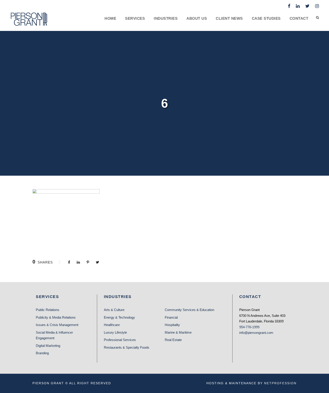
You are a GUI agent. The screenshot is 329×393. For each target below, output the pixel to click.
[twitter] (307, 6)
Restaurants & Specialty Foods (126, 347)
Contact (299, 18)
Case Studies (266, 18)
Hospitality (172, 325)
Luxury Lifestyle (115, 332)
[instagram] (317, 6)
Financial (171, 317)
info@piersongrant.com (256, 333)
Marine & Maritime (178, 332)
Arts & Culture (114, 310)
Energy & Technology (119, 317)
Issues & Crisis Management (57, 325)
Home (110, 18)
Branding (42, 353)
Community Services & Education (189, 310)
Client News (229, 18)
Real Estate (173, 340)
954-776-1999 (249, 327)
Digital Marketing (48, 346)
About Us (196, 18)
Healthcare (112, 325)
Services (135, 18)
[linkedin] (298, 6)
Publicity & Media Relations (56, 317)
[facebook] (289, 6)
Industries (165, 18)
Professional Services (120, 340)
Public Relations (47, 310)
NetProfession (280, 383)
